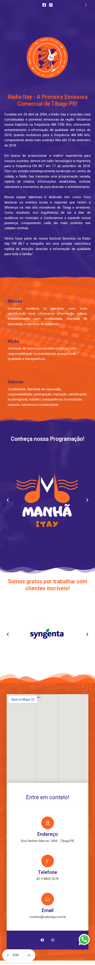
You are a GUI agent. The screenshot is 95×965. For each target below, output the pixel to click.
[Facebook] (44, 5)
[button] (8, 500)
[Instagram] (51, 5)
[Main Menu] (86, 5)
